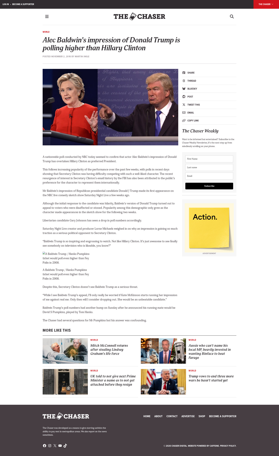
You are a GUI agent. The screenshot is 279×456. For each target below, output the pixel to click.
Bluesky (192, 89)
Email (190, 112)
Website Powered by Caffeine (203, 446)
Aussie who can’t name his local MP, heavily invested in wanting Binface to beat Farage (210, 351)
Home (146, 416)
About (158, 416)
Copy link (193, 120)
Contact (172, 416)
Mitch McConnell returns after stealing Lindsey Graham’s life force (109, 349)
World (46, 32)
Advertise (188, 416)
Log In (6, 4)
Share (191, 73)
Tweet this (193, 105)
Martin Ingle (82, 56)
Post (190, 96)
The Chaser (265, 4)
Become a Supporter (23, 4)
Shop (202, 416)
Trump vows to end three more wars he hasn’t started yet (211, 378)
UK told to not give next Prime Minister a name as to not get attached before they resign (113, 380)
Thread (191, 81)
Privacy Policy (228, 446)
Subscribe (209, 186)
